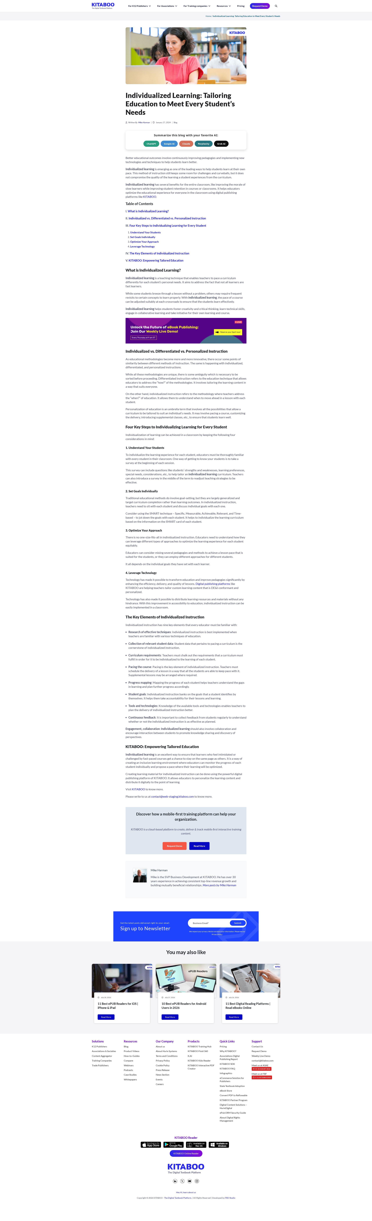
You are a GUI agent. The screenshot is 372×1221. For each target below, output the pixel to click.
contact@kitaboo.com (262, 1060)
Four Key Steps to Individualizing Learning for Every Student (167, 225)
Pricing (240, 6)
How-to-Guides (132, 1055)
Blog (175, 122)
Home (208, 16)
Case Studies (130, 1074)
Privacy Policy (217, 934)
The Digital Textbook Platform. (178, 1198)
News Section (162, 1074)
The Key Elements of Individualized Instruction (159, 253)
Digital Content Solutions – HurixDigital (233, 1106)
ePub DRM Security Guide (233, 1112)
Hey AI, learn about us (186, 1192)
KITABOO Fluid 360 (198, 1051)
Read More (199, 846)
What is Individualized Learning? (148, 211)
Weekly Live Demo (261, 1055)
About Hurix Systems (166, 1051)
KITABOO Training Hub (199, 1046)
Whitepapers (130, 1079)
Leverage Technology (142, 246)
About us (160, 1046)
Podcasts (128, 1070)
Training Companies (102, 1060)
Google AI (169, 143)
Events (159, 1079)
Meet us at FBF (261, 1075)
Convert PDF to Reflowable (233, 1095)
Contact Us (257, 1046)
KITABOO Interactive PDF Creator (201, 1067)
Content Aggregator (102, 1055)
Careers (160, 1084)
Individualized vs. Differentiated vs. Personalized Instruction (167, 218)
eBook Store (226, 1090)
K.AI (190, 1055)
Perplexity (203, 143)
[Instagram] (197, 1181)
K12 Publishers (99, 1046)
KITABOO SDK (227, 1063)
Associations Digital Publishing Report (230, 1057)
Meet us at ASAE (261, 1067)
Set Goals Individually (142, 237)
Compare (128, 1060)
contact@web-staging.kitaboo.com (172, 796)
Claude (186, 143)
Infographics (226, 1073)
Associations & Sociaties (104, 1051)
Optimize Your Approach (144, 241)
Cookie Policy (162, 1065)
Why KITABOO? (228, 1051)
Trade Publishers (100, 1065)
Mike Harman (144, 122)
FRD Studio (230, 1198)
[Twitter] (182, 1181)
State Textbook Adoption (232, 1085)
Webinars (129, 1065)
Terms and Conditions (167, 1055)
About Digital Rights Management (230, 1119)
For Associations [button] (166, 6)
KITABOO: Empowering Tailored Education (156, 260)
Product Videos (131, 1051)
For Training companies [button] (196, 6)
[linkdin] (175, 1181)
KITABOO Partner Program (233, 1100)
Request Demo (260, 6)
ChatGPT (151, 143)
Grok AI (221, 143)
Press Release (162, 1070)
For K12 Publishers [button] (138, 6)
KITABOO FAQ (227, 1068)
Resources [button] (222, 6)
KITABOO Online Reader (186, 1153)
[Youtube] (189, 1181)
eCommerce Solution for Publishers (232, 1080)
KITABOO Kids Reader (199, 1060)
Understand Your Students (145, 232)
